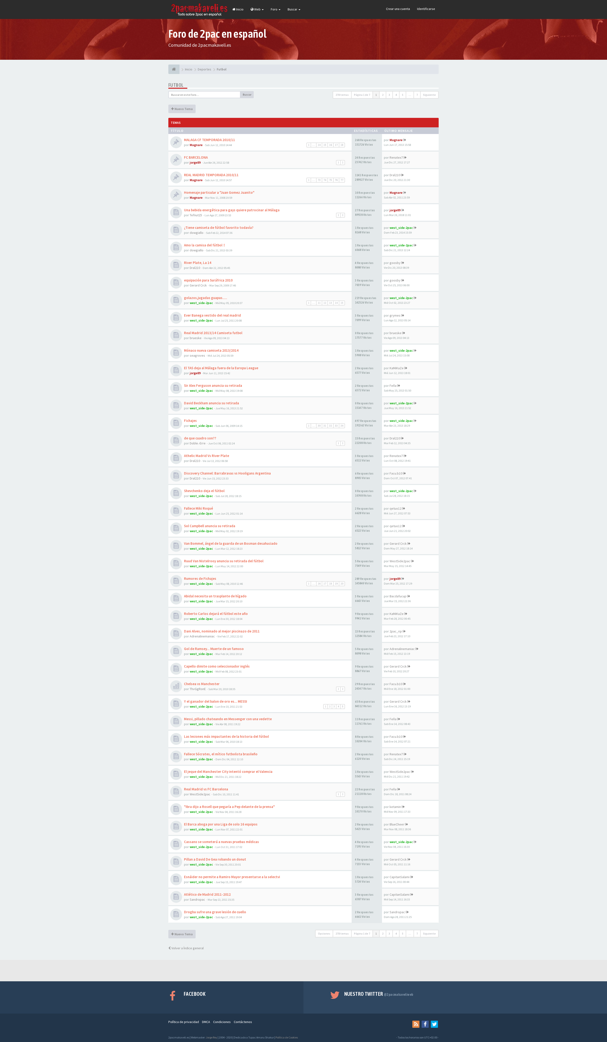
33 (336, 425)
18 (341, 145)
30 (319, 425)
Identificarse (426, 9)
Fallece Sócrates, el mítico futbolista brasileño (221, 754)
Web (257, 9)
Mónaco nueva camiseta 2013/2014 (211, 350)
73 (319, 180)
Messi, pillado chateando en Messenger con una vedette (228, 719)
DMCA (206, 1022)
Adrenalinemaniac (202, 636)
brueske (196, 338)
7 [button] (417, 95)
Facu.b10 (396, 473)
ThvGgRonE (198, 689)
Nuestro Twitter (378, 994)
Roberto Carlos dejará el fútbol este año (216, 613)
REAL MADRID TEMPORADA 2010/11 (211, 175)
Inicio (239, 9)
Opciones (324, 933)
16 (330, 145)
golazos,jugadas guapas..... (205, 297)
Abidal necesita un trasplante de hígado (215, 596)
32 (330, 425)
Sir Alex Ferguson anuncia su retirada (213, 385)
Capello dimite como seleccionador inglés (217, 666)
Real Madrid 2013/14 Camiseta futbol (213, 333)
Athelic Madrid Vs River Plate (206, 455)
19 (336, 583)
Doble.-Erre (198, 443)
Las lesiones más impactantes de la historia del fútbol (226, 736)
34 (341, 425)
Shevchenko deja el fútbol (204, 491)
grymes (395, 315)
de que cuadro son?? (200, 438)
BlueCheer (397, 824)
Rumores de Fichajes (200, 578)
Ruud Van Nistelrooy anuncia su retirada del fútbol (223, 561)
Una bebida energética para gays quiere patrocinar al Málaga (232, 210)
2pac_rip (396, 631)
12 (324, 302)
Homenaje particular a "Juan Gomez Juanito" (219, 192)
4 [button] (396, 95)
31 (324, 425)
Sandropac (197, 899)
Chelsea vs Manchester (202, 684)
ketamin (395, 807)
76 (336, 180)
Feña (393, 385)
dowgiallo (196, 233)
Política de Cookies (287, 1037)
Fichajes (190, 420)
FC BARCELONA (196, 157)
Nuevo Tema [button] (183, 109)
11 (319, 302)
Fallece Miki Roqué (198, 508)
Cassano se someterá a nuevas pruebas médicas (221, 841)
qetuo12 (395, 508)
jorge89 (195, 162)
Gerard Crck (198, 285)
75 (330, 180)
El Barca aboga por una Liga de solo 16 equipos (221, 824)
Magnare (196, 145)
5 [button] (402, 95)
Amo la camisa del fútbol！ (205, 245)
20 (341, 583)
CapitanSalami (399, 877)
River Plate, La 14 (197, 262)
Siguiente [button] (429, 95)
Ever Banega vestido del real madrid (212, 315)
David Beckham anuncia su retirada (211, 403)
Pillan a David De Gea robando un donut (215, 859)
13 (330, 302)
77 (341, 180)
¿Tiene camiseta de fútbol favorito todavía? (218, 227)
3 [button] (389, 95)
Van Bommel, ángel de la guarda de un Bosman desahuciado (230, 543)
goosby (395, 263)
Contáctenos (243, 1022)
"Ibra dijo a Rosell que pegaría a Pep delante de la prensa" (229, 806)
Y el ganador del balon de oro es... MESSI (215, 701)
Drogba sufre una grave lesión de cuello (215, 912)
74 (324, 180)
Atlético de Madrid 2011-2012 (207, 894)
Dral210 (395, 175)
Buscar (293, 9)
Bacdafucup (398, 596)
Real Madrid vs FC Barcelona (206, 789)
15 (324, 145)
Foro (274, 9)
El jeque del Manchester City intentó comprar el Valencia (228, 771)
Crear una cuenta (398, 9)
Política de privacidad (183, 1022)
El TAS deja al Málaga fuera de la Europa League (221, 368)
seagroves (197, 355)
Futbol (175, 85)
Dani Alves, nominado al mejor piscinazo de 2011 (222, 631)
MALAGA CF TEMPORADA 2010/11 (209, 140)
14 (319, 145)
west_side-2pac (401, 228)
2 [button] (382, 95)
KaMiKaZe (397, 368)
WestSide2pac (400, 561)
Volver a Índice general (187, 948)
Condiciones (222, 1022)
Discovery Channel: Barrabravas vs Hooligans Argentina (227, 473)
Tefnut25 (196, 215)
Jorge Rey (211, 1037)
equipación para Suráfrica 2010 (208, 280)
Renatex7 (396, 157)
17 (336, 145)
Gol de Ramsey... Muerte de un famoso (214, 648)
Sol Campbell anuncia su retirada (209, 526)
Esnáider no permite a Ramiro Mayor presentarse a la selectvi (232, 877)
